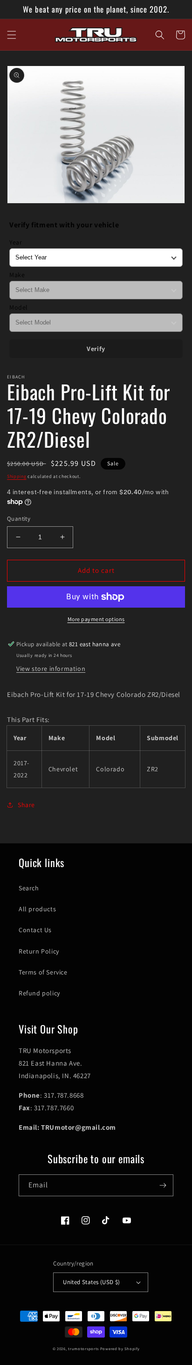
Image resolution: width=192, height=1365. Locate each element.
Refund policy (39, 993)
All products (37, 909)
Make (17, 275)
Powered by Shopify (120, 1348)
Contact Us (35, 930)
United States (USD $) (91, 1282)
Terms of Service (43, 972)
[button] (11, 35)
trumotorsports (83, 1348)
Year (15, 242)
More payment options (96, 619)
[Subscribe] (162, 1185)
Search (29, 888)
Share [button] (26, 805)
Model (18, 307)
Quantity (18, 519)
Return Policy (39, 951)
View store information (50, 668)
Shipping (17, 476)
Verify (96, 349)
